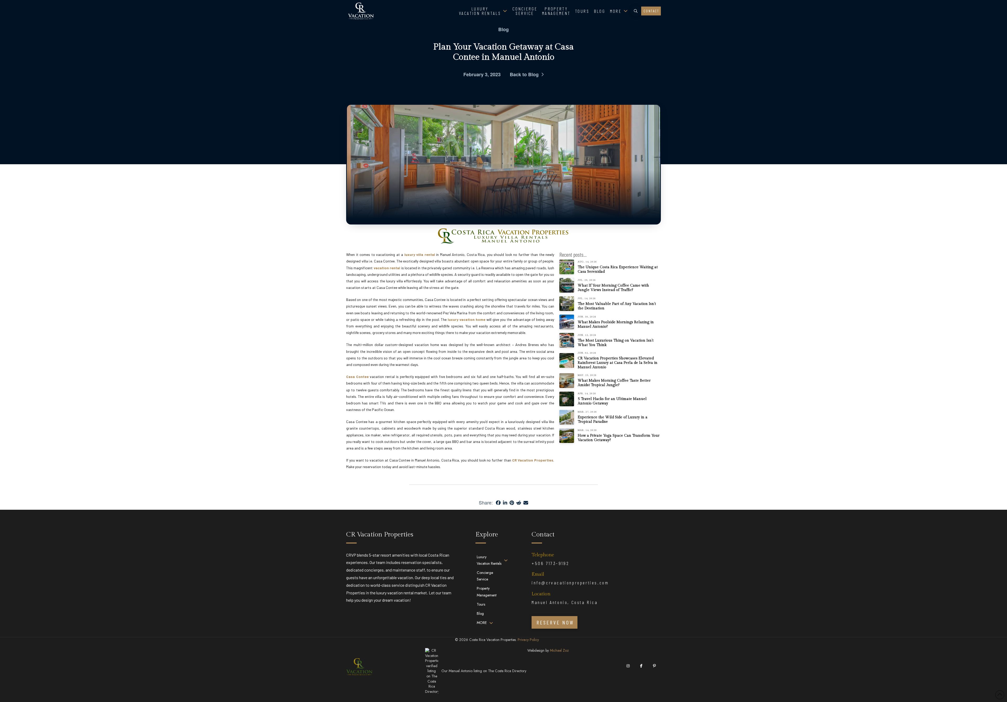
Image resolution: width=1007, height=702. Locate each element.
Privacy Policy (528, 639)
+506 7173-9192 (550, 563)
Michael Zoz (559, 650)
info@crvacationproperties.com (570, 582)
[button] (635, 11)
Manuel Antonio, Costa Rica (565, 602)
